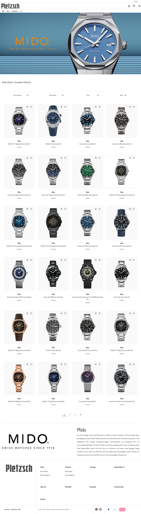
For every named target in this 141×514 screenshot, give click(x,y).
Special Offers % (119, 467)
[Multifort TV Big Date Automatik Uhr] (19, 121)
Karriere (42, 499)
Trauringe (93, 467)
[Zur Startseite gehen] (10, 6)
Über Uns (43, 487)
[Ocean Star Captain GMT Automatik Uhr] (19, 274)
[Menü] (138, 6)
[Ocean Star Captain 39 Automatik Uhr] (19, 172)
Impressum (7, 509)
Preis (88, 95)
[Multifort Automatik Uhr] (53, 327)
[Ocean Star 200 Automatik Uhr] (121, 121)
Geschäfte (93, 487)
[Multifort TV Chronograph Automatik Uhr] (121, 172)
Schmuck (68, 467)
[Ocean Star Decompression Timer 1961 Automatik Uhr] (87, 274)
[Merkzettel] (134, 6)
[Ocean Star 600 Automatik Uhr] (53, 274)
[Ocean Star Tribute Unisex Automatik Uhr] (121, 378)
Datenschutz (14, 509)
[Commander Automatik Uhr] (87, 378)
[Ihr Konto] (129, 6)
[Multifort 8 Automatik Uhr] (53, 121)
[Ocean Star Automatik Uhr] (87, 121)
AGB (19, 509)
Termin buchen (119, 487)
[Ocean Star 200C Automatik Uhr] (87, 172)
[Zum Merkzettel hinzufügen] (31, 107)
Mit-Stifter (68, 487)
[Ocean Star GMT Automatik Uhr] (121, 223)
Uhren (42, 467)
